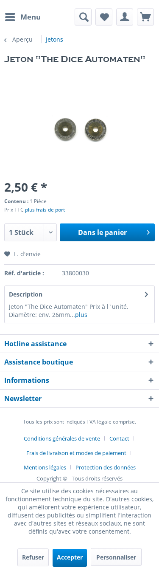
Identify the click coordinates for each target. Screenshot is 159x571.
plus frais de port (45, 209)
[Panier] (145, 16)
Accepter (70, 557)
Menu (30, 17)
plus (81, 315)
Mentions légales (45, 467)
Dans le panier (102, 232)
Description (25, 294)
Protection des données (105, 467)
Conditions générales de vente (62, 438)
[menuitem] (22, 16)
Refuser (33, 557)
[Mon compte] (124, 16)
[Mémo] (103, 16)
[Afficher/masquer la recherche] (83, 16)
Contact (119, 438)
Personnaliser (116, 557)
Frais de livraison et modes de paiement (76, 453)
